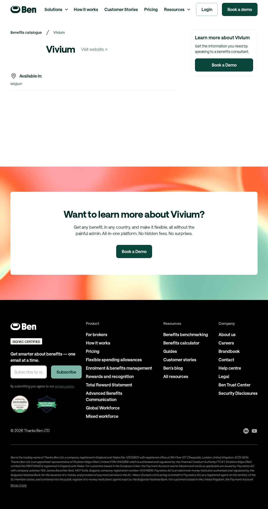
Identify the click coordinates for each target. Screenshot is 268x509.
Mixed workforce (102, 416)
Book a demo (239, 9)
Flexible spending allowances (114, 359)
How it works (86, 9)
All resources (175, 376)
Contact (226, 359)
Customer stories (179, 359)
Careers (226, 342)
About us (227, 334)
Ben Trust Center (234, 384)
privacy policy (64, 386)
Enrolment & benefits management (119, 367)
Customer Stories (121, 9)
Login (207, 9)
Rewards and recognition (110, 376)
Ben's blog (173, 367)
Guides (170, 351)
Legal (224, 376)
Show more (18, 485)
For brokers (96, 334)
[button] (56, 9)
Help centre (230, 367)
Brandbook (229, 351)
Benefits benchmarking (185, 334)
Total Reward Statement (109, 384)
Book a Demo (224, 64)
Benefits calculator (181, 342)
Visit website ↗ (94, 49)
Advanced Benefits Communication (104, 396)
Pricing (151, 9)
